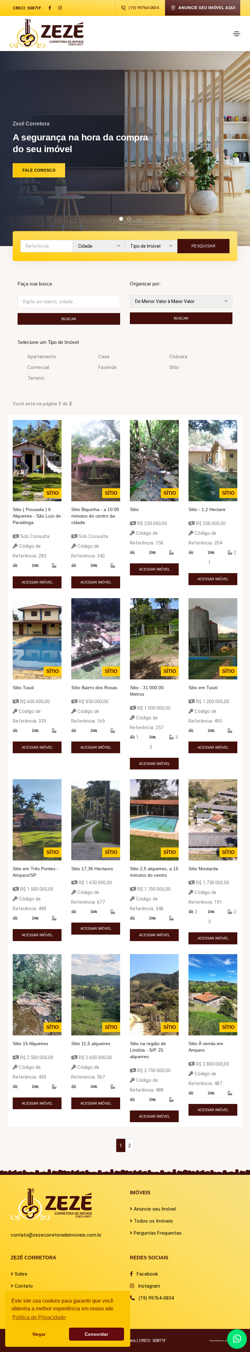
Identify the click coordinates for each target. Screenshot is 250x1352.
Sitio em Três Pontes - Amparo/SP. (35, 872)
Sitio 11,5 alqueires (90, 1043)
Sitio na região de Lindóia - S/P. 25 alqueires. (148, 1050)
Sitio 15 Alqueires (30, 1043)
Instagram (147, 1286)
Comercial (38, 367)
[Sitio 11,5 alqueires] (95, 994)
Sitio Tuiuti (23, 687)
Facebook (145, 1274)
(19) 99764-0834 (144, 7)
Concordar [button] (96, 1334)
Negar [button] (39, 1334)
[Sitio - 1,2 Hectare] (212, 460)
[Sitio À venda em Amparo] (212, 994)
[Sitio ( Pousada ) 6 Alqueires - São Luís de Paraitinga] (37, 460)
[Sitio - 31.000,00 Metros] (154, 638)
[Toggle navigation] (236, 34)
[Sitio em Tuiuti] (212, 638)
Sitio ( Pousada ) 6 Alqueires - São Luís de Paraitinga (37, 516)
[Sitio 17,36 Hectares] (95, 819)
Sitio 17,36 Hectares (92, 868)
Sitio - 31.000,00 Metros (147, 691)
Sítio (174, 367)
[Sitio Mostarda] (212, 819)
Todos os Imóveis (152, 1221)
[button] (121, 219)
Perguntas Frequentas (157, 1233)
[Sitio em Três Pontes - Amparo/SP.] (37, 819)
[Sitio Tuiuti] (37, 638)
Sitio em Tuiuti (202, 687)
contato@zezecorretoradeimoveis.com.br (56, 1235)
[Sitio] (154, 460)
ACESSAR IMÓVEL (37, 582)
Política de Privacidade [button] (39, 1317)
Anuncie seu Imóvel (154, 1209)
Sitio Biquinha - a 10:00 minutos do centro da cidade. (95, 516)
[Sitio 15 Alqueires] (37, 994)
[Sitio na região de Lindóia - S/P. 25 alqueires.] (154, 994)
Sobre (20, 1274)
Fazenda (107, 367)
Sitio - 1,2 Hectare (207, 509)
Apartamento (41, 357)
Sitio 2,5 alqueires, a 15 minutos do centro (154, 872)
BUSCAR (69, 319)
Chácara (178, 357)
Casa (103, 357)
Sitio (134, 509)
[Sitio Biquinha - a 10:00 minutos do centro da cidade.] (95, 460)
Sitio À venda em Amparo (205, 1047)
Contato (23, 1286)
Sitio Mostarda (203, 868)
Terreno (35, 378)
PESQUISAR (203, 246)
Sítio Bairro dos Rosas (94, 687)
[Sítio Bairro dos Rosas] (95, 638)
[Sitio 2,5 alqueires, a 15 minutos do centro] (154, 819)
